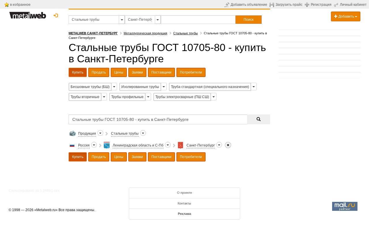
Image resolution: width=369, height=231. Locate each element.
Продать (99, 72)
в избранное (20, 5)
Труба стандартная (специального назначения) (210, 87)
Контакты (184, 203)
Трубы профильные (127, 97)
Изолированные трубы (140, 87)
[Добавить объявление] (228, 5)
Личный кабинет (353, 5)
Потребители (191, 72)
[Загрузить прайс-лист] (273, 5)
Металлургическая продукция (145, 33)
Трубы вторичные (85, 97)
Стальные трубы (185, 33)
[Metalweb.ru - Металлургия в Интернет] (28, 13)
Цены (118, 72)
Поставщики (161, 72)
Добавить (346, 16)
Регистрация (321, 5)
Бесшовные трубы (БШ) (90, 87)
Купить (77, 72)
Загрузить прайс (289, 5)
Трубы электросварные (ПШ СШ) (182, 97)
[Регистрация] (308, 4)
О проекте (184, 192)
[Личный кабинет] (337, 5)
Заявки (137, 72)
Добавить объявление (249, 5)
